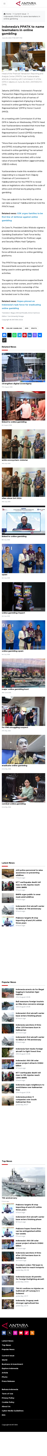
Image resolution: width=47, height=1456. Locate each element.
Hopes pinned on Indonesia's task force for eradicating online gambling (21, 304)
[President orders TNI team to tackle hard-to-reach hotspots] (8, 1268)
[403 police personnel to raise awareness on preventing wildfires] (8, 874)
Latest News (8, 863)
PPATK (34, 328)
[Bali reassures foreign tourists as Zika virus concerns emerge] (8, 1005)
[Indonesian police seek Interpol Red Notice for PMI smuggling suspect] (23, 711)
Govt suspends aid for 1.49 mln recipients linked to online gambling (22, 420)
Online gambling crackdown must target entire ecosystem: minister (21, 458)
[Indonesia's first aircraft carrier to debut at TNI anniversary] (8, 909)
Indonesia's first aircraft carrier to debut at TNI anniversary (23, 1196)
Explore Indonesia (10, 1368)
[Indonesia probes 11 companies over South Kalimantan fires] (8, 1100)
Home (9, 14)
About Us (6, 1406)
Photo (4, 1377)
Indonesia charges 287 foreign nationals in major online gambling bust (23, 687)
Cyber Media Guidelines (13, 1411)
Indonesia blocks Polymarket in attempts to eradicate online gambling (23, 764)
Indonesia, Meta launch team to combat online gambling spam (21, 649)
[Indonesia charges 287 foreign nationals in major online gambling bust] (23, 673)
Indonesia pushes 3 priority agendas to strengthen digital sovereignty (21, 382)
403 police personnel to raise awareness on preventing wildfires (29, 872)
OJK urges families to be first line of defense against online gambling (22, 217)
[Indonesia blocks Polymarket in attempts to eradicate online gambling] (23, 749)
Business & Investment (12, 1364)
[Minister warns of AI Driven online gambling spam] (23, 558)
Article (5, 1373)
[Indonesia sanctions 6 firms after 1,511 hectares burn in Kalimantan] (8, 1028)
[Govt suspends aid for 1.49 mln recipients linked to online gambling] (23, 405)
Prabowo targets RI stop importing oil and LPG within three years (29, 920)
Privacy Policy (8, 1398)
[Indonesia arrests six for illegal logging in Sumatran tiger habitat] (8, 993)
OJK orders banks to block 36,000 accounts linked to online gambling (23, 535)
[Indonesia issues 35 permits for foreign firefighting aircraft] (8, 1280)
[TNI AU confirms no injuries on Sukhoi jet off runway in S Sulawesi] (8, 1292)
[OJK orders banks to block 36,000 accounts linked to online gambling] (23, 520)
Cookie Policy (8, 1402)
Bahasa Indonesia (10, 1389)
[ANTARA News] (26, 3)
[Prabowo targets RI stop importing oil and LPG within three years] (8, 921)
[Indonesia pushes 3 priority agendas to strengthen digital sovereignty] (23, 367)
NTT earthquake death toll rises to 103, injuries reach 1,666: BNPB (28, 884)
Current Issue (20, 14)
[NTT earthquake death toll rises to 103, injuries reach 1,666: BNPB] (8, 886)
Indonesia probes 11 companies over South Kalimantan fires (26, 1099)
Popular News (9, 982)
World (4, 1360)
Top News (7, 1161)
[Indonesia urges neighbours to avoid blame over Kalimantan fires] (8, 1088)
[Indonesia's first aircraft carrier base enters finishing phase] (8, 1017)
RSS (3, 1415)
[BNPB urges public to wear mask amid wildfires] (8, 898)
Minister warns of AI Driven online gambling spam (23, 573)
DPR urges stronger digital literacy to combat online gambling (20, 802)
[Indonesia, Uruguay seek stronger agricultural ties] (8, 1304)
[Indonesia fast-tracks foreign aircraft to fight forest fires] (8, 1052)
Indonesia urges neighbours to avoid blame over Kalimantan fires (30, 1087)
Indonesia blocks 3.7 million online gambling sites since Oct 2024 (23, 496)
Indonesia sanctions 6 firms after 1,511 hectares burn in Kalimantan (28, 1027)
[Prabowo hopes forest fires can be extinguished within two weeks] (8, 1232)
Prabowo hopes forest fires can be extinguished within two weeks (28, 1231)
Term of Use (7, 1394)
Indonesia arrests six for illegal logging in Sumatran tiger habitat (30, 992)
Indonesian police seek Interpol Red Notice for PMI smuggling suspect (23, 726)
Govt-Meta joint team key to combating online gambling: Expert (21, 611)
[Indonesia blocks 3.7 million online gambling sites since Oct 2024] (23, 482)
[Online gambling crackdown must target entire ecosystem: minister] (23, 444)
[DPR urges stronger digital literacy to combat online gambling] (23, 787)
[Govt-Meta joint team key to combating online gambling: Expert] (23, 596)
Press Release (8, 1381)
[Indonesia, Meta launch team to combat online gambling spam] (23, 635)
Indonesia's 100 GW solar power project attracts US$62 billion (29, 1063)
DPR (26, 328)
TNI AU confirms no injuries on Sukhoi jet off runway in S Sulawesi (30, 1291)
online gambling (14, 328)
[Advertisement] (23, 835)
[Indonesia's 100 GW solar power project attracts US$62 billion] (8, 1064)
